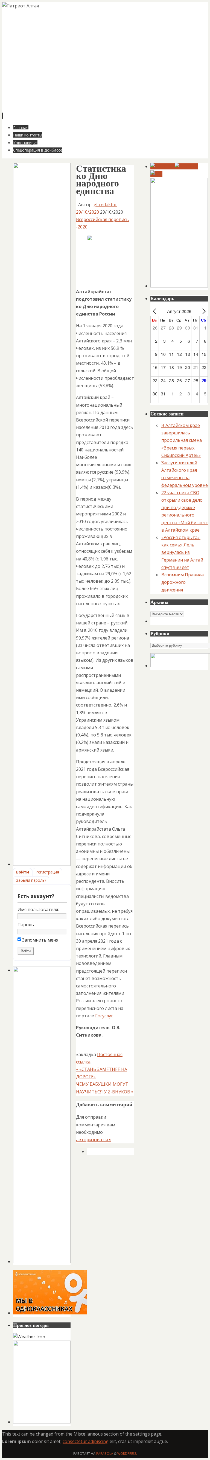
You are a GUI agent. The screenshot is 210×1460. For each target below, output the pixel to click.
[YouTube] (162, 166)
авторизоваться (93, 1140)
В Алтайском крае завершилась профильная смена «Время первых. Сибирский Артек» (181, 440)
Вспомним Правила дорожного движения (182, 582)
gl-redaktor (105, 205)
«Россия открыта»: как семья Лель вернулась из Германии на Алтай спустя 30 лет (182, 552)
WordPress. (127, 1453)
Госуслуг (104, 1016)
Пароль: (26, 925)
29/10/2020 (87, 212)
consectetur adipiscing (86, 1441)
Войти (22, 872)
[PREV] (155, 311)
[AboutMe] (186, 166)
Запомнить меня (40, 940)
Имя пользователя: (38, 909)
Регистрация (47, 872)
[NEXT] (202, 311)
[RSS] (156, 174)
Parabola (104, 1453)
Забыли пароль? (31, 880)
